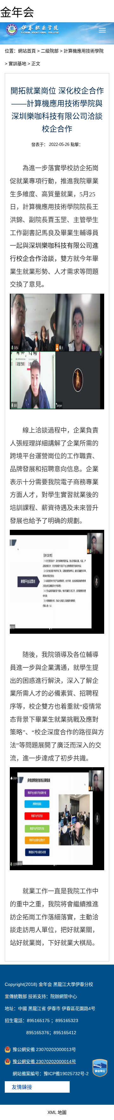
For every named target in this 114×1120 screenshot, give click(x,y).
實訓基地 (17, 63)
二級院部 (50, 50)
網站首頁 (27, 50)
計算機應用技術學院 (84, 50)
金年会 (17, 12)
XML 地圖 (57, 1112)
